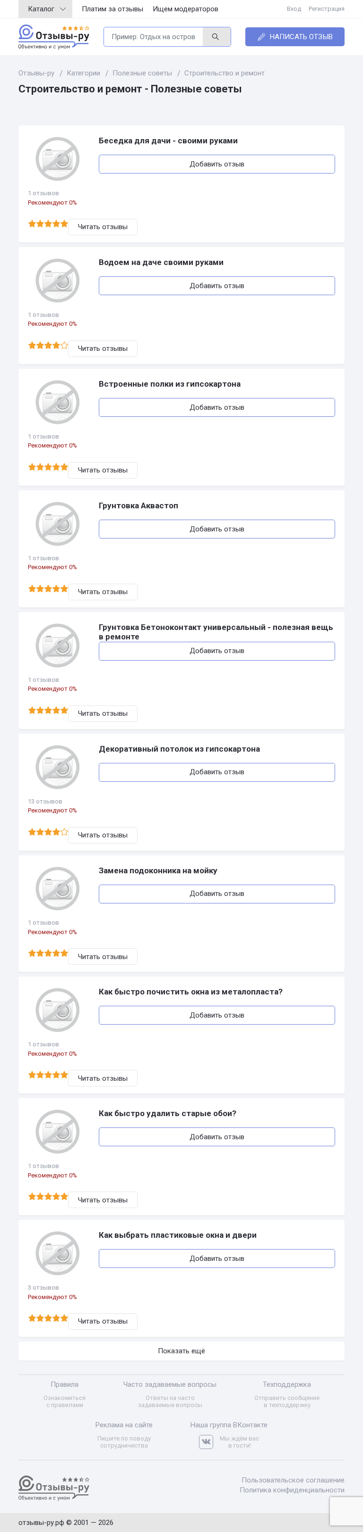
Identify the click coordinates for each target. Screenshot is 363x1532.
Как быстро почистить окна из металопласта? (191, 991)
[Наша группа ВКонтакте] (209, 1442)
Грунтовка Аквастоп (138, 505)
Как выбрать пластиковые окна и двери (178, 1235)
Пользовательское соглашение (293, 1480)
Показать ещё (181, 1351)
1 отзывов (43, 193)
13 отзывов (45, 801)
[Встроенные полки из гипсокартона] (58, 402)
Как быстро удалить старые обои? (167, 1113)
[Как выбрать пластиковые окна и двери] (58, 1253)
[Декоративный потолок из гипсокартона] (58, 767)
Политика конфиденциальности (292, 1490)
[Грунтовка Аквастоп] (58, 524)
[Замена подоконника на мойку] (58, 889)
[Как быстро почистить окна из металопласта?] (58, 1010)
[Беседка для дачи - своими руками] (58, 159)
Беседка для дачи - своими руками (168, 140)
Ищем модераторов (185, 9)
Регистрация (327, 8)
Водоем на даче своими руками (161, 262)
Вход (294, 8)
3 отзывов (43, 1287)
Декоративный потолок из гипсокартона (179, 749)
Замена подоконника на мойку (158, 870)
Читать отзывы (103, 227)
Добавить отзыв (217, 164)
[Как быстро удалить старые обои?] (58, 1132)
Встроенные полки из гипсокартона (170, 384)
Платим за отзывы (112, 9)
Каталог (41, 9)
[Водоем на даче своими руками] (58, 281)
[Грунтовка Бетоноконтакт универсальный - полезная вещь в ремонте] (58, 645)
